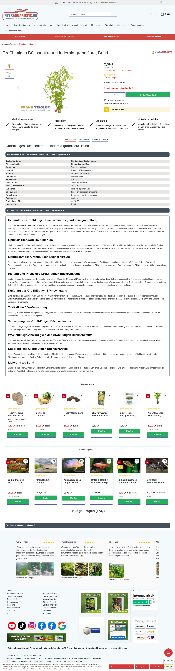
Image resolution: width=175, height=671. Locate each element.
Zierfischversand (50, 596)
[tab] (70, 139)
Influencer (47, 611)
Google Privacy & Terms (51, 669)
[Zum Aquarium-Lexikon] (91, 602)
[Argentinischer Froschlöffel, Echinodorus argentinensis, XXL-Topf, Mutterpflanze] (157, 398)
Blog (9, 613)
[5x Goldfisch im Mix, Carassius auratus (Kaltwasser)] (18, 465)
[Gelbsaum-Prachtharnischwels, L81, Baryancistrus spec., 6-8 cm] (157, 465)
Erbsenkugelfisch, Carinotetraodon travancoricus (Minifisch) (128, 481)
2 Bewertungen (110, 78)
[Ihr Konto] (157, 14)
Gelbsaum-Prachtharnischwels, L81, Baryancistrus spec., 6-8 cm (156, 481)
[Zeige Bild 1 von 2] (56, 111)
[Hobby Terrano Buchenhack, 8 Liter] (17, 398)
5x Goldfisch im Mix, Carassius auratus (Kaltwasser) (16, 481)
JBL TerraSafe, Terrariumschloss (101, 414)
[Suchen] (114, 14)
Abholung (47, 613)
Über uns (11, 605)
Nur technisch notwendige (121, 667)
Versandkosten (13, 608)
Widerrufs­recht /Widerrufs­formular (45, 648)
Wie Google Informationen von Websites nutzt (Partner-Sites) (22, 669)
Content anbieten (50, 605)
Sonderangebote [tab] (86, 450)
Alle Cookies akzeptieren (161, 667)
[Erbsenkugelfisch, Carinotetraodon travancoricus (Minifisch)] (129, 465)
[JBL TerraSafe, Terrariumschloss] (101, 398)
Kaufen (17, 434)
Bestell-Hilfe (12, 599)
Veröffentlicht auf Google (44, 577)
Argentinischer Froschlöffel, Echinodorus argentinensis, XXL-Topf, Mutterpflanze (155, 414)
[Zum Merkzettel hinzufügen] (24, 395)
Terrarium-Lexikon (14, 596)
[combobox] (90, 14)
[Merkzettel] (151, 14)
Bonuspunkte (12, 602)
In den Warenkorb (148, 95)
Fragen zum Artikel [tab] (100, 139)
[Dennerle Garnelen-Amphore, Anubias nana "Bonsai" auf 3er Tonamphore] (45, 398)
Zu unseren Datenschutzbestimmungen (73, 669)
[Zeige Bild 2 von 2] (59, 111)
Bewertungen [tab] (84, 139)
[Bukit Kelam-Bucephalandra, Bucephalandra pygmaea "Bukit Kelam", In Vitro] (129, 398)
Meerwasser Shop (50, 599)
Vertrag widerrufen (119, 648)
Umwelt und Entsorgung (97, 648)
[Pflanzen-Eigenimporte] (162, 53)
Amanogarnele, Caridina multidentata (43, 481)
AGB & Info (67, 648)
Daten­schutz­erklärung (18, 648)
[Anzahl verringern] (106, 94)
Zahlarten (11, 611)
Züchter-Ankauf (49, 602)
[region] (52, 87)
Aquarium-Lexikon (15, 593)
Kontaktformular (49, 608)
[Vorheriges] (18, 87)
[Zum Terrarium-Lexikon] (118, 602)
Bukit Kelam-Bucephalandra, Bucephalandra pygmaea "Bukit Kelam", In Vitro (128, 414)
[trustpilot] (145, 600)
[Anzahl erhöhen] (123, 94)
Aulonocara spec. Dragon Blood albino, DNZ (72, 481)
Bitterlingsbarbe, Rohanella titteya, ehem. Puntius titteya (100, 481)
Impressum (79, 648)
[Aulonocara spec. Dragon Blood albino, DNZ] (73, 465)
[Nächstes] (97, 87)
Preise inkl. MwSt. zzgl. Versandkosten (118, 70)
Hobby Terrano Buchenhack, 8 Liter (15, 414)
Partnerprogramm (50, 593)
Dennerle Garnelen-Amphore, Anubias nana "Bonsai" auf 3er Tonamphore (45, 414)
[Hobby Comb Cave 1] (73, 398)
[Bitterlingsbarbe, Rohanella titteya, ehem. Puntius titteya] (101, 465)
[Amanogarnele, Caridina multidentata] (46, 465)
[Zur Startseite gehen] (20, 13)
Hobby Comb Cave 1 (73, 414)
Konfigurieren (141, 667)
